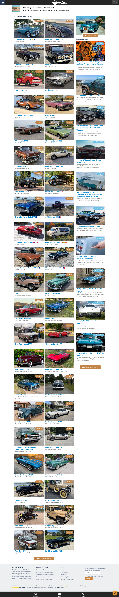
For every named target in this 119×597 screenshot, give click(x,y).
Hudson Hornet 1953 (22, 395)
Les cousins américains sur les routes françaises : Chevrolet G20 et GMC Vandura (90, 128)
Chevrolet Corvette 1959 (24, 65)
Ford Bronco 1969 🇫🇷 (23, 192)
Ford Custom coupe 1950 (54, 395)
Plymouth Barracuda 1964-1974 (88, 227)
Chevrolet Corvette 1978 (54, 39)
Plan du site (63, 574)
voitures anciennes (26, 571)
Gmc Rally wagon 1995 (23, 344)
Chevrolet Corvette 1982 (54, 447)
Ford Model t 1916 (21, 526)
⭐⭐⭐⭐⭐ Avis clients (18, 587)
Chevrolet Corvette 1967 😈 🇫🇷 (26, 242)
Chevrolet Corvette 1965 (54, 369)
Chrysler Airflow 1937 (23, 422)
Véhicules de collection (17, 573)
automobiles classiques (25, 570)
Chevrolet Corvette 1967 (24, 475)
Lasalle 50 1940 (21, 500)
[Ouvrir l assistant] (115, 593)
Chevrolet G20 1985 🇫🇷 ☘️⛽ (56, 242)
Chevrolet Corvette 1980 (54, 166)
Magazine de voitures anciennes (44, 579)
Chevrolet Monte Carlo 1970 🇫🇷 (26, 217)
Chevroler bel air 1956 (23, 166)
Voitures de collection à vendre (43, 570)
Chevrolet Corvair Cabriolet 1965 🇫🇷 (28, 268)
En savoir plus (60, 587)
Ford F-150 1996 (21, 293)
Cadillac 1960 (50, 116)
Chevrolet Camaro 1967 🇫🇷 (55, 268)
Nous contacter (64, 572)
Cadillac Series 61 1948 (53, 475)
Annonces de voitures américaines (44, 572)
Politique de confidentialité (67, 579)
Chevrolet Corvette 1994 (54, 344)
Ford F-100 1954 (21, 90)
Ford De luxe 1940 (22, 369)
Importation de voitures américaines (45, 574)
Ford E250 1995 (21, 551)
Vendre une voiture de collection (44, 577)
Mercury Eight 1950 (52, 293)
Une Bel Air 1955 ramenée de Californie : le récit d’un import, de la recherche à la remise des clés (89, 194)
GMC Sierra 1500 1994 (23, 319)
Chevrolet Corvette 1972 (24, 116)
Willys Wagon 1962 (52, 526)
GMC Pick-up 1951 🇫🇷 (53, 217)
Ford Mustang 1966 (52, 319)
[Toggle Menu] (2, 2)
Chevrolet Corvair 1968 (53, 141)
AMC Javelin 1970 (21, 141)
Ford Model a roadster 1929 (55, 500)
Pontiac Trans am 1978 (53, 422)
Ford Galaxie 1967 (51, 90)
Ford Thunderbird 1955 (53, 551)
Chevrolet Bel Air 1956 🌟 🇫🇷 (25, 39)
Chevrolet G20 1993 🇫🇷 (54, 192)
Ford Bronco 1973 (51, 65)
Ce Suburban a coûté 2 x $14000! (89, 96)
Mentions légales (65, 577)
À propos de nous (65, 570)
